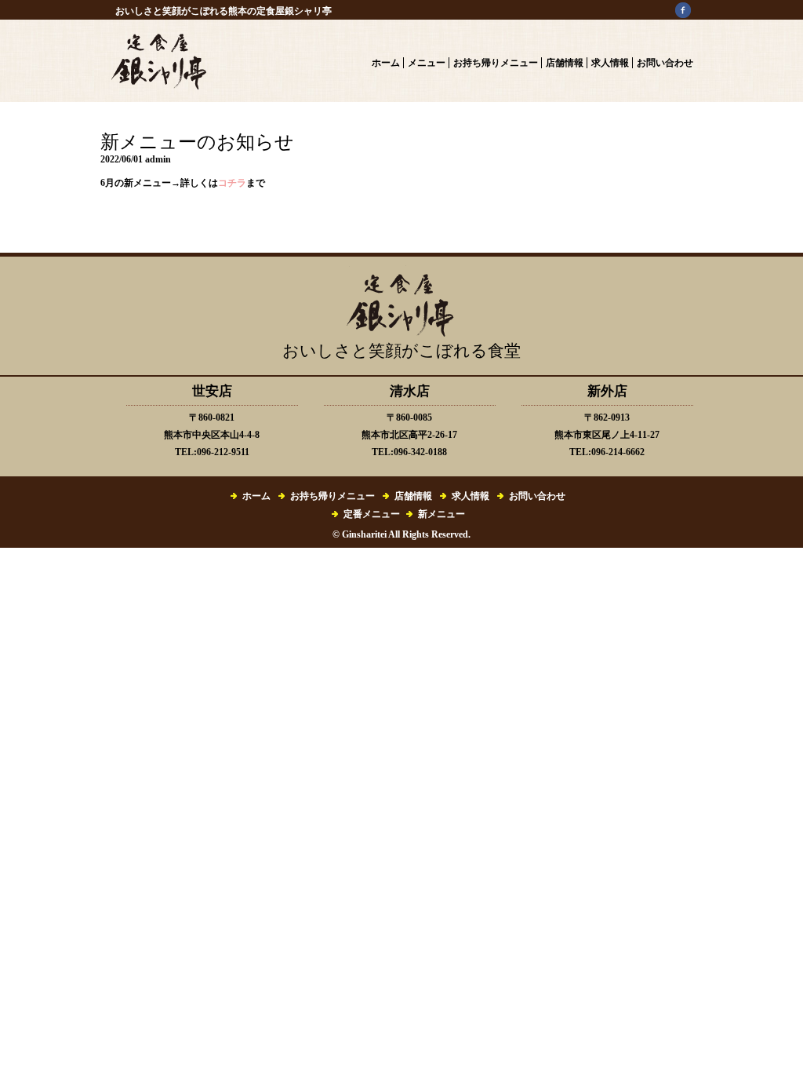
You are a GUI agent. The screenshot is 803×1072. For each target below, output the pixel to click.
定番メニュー (371, 514)
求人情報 (610, 62)
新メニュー (441, 514)
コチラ (232, 182)
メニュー (426, 62)
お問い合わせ (665, 62)
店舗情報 (564, 62)
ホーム (386, 62)
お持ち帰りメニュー (495, 62)
